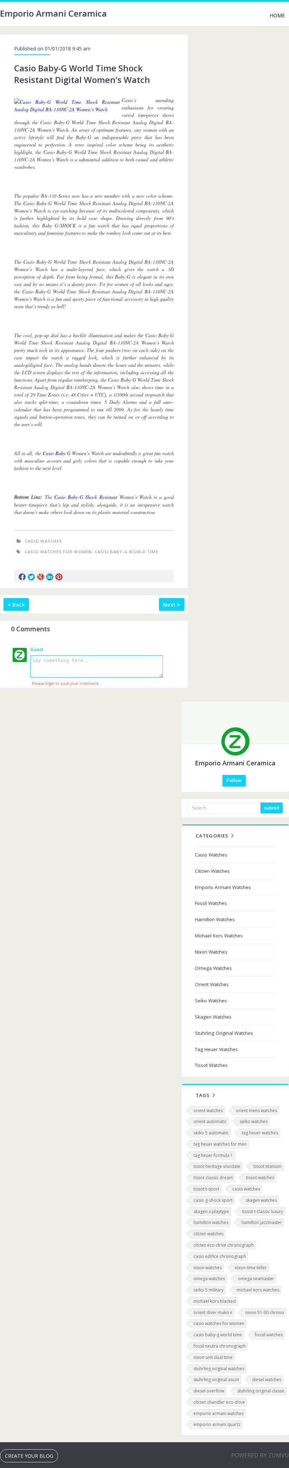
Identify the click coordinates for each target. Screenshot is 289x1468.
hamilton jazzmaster (261, 1222)
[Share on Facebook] (22, 576)
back (18, 604)
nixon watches (207, 1268)
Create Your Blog (29, 1455)
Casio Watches (43, 541)
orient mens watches (256, 1111)
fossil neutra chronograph (219, 1346)
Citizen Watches (212, 871)
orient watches (208, 1111)
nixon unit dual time (213, 1357)
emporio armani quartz (216, 1424)
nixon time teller (251, 1268)
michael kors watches (257, 1290)
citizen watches (208, 1234)
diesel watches (266, 1380)
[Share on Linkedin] (49, 576)
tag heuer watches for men (220, 1144)
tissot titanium (267, 1166)
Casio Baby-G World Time (126, 551)
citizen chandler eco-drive (219, 1402)
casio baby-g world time (217, 1335)
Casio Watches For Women (58, 551)
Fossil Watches (211, 903)
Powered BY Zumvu (260, 1455)
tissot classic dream (213, 1178)
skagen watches (261, 1200)
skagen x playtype (211, 1212)
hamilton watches (210, 1222)
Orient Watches (212, 984)
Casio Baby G (56, 453)
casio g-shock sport (213, 1200)
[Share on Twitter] (31, 576)
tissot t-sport (206, 1189)
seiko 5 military (208, 1290)
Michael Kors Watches (219, 935)
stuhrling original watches (218, 1369)
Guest (36, 649)
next (170, 604)
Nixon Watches (211, 952)
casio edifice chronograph (219, 1256)
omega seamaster (256, 1279)
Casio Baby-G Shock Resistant (85, 497)
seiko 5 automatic (211, 1133)
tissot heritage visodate (216, 1166)
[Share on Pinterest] (58, 576)
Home (277, 15)
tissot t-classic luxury (262, 1212)
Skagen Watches (213, 1017)
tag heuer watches (260, 1133)
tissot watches (260, 1178)
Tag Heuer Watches (216, 1049)
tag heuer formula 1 (213, 1155)
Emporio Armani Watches (223, 887)
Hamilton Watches (215, 919)
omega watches (209, 1279)
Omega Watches (213, 968)
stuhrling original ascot (216, 1380)
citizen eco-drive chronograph (223, 1245)
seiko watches (254, 1121)
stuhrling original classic (261, 1391)
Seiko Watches (211, 1000)
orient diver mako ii (212, 1312)
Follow (234, 780)
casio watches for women (218, 1323)
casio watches (246, 1189)
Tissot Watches (211, 1065)
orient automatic (210, 1121)
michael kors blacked (214, 1301)
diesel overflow (208, 1391)
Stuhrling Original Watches (224, 1033)
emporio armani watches (218, 1413)
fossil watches (269, 1335)
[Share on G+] (40, 576)
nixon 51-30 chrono (264, 1312)
